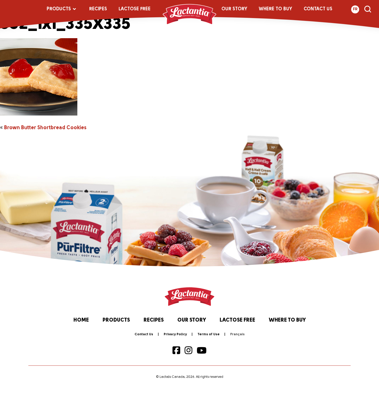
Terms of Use (208, 334)
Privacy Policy (175, 334)
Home (81, 320)
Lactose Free (135, 9)
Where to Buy (275, 9)
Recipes (98, 9)
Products (59, 9)
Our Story (234, 9)
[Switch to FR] (237, 334)
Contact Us (318, 9)
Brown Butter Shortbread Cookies (45, 127)
